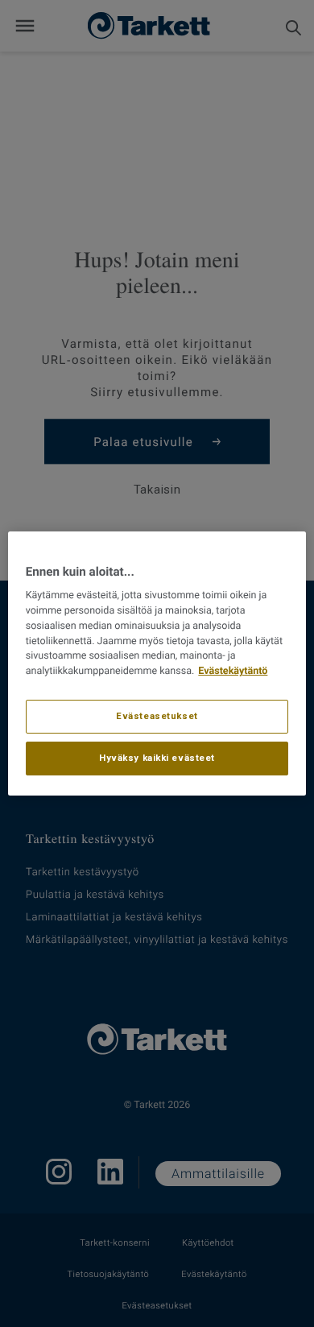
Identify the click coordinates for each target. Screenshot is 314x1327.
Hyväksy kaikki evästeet (157, 757)
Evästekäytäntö (232, 671)
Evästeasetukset (157, 715)
